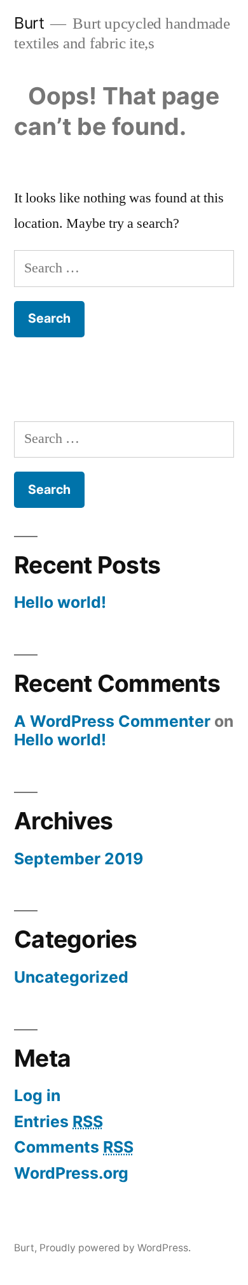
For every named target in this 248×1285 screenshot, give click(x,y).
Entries (58, 1121)
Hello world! (60, 602)
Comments (74, 1146)
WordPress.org (71, 1173)
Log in (37, 1095)
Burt (29, 22)
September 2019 (78, 858)
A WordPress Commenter (112, 721)
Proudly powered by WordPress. (115, 1248)
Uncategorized (71, 977)
